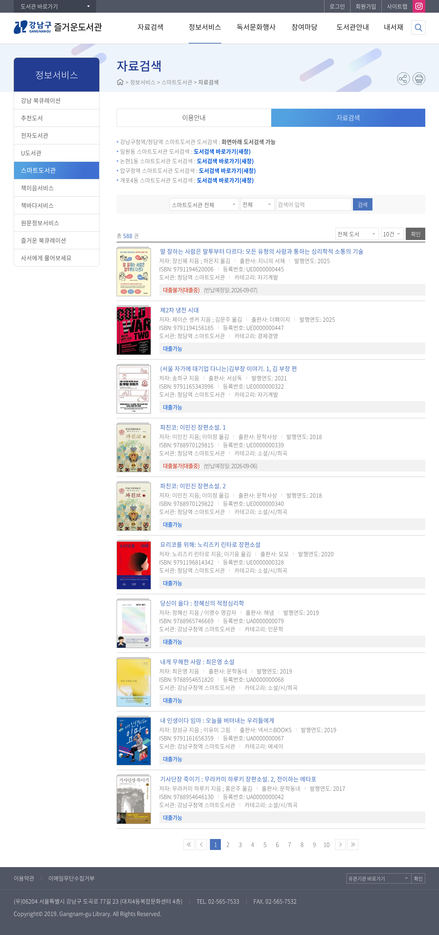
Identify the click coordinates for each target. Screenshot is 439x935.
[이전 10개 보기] (201, 844)
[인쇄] (419, 78)
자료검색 (348, 117)
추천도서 (32, 117)
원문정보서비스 (40, 222)
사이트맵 (397, 6)
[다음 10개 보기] (340, 844)
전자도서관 (34, 135)
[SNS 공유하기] (403, 78)
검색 (362, 204)
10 (326, 844)
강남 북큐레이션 (41, 100)
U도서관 (31, 152)
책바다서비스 (37, 205)
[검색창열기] (418, 27)
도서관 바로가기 (39, 6)
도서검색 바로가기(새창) (222, 151)
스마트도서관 (38, 170)
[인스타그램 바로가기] (419, 6)
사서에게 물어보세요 (46, 257)
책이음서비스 (37, 187)
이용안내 (193, 117)
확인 (415, 234)
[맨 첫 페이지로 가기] (188, 844)
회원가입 (366, 6)
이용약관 (24, 878)
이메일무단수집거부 (71, 878)
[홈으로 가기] (120, 82)
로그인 (337, 6)
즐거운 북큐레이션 (43, 240)
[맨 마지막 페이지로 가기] (352, 844)
